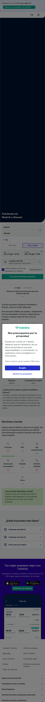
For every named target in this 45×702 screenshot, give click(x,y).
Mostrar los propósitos (22, 374)
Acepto (22, 368)
